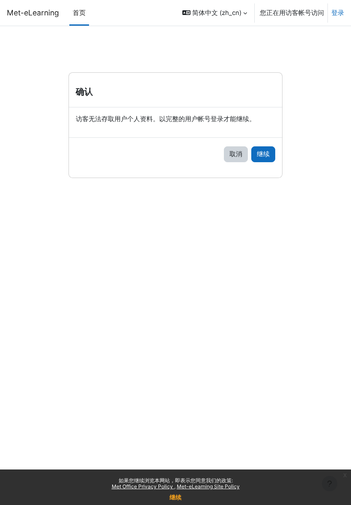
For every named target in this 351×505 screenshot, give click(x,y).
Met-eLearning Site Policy (208, 486)
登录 (337, 13)
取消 (235, 154)
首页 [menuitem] (79, 13)
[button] (215, 13)
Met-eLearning (33, 12)
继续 (175, 497)
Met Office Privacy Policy (143, 486)
